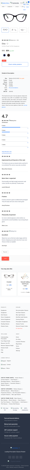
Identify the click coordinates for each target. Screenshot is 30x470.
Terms (17, 346)
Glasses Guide (4, 347)
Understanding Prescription (4, 337)
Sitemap (18, 350)
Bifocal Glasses (15, 390)
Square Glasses (5, 383)
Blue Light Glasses (20, 314)
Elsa (22, 6)
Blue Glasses (4, 400)
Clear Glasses (21, 400)
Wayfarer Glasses (5, 385)
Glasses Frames (20, 324)
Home (3, 6)
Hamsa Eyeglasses (5, 319)
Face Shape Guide (5, 341)
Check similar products (15, 64)
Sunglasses (4, 312)
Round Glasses (15, 381)
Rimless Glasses (18, 389)
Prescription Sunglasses (22, 321)
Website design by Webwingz (17, 467)
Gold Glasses (23, 402)
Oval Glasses (14, 379)
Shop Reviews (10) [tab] (6, 151)
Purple (7, 46)
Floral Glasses (15, 402)
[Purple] (5, 55)
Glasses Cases (4, 326)
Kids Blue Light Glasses (21, 317)
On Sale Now (19, 328)
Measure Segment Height (7, 345)
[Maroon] (9, 55)
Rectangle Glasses (5, 381)
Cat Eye (17, 6)
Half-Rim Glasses (5, 390)
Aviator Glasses (19, 377)
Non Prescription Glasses (19, 392)
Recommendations (13, 87)
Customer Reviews (20, 341)
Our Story (18, 339)
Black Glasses (17, 398)
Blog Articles (19, 343)
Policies (18, 348)
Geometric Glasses (15, 383)
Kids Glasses (4, 314)
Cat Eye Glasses (5, 379)
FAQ (2, 350)
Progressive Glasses (6, 392)
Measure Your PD (5, 343)
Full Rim (11, 46)
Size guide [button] (21, 78)
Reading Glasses (5, 324)
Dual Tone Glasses (5, 402)
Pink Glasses (4, 404)
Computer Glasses (5, 321)
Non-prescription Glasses (22, 310)
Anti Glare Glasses (20, 312)
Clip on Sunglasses (5, 317)
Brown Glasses (12, 400)
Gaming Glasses (20, 319)
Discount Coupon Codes (22, 326)
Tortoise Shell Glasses (14, 404)
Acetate (11, 84)
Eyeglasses (9, 6)
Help (2, 352)
